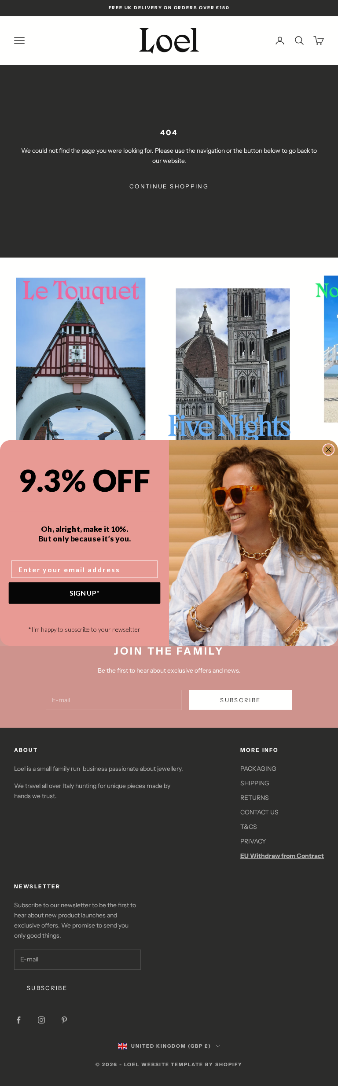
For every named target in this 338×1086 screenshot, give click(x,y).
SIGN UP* (84, 593)
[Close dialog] (328, 449)
